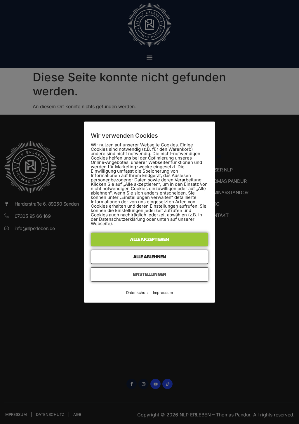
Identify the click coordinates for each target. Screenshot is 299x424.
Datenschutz (137, 292)
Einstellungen (149, 274)
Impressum (163, 292)
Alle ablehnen (149, 256)
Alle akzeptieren (149, 239)
